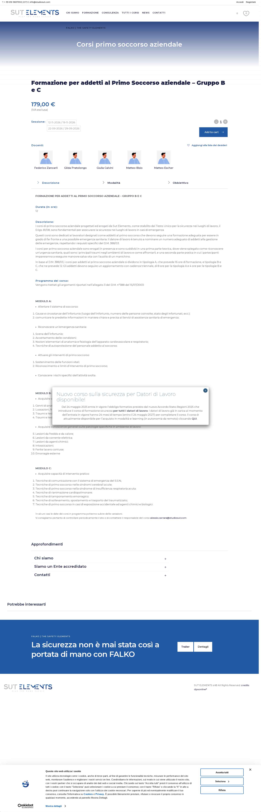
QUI (194, 418)
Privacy (99, 794)
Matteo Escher (163, 167)
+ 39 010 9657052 (13, 2)
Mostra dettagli (54, 806)
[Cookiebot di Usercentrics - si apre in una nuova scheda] (25, 806)
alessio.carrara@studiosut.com (168, 517)
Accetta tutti (222, 772)
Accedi (239, 2)
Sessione (38, 121)
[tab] (64, 183)
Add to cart (212, 132)
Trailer (185, 646)
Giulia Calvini (105, 167)
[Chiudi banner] (250, 770)
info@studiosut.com (40, 2)
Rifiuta (222, 790)
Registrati (251, 2)
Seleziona (220, 781)
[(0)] (246, 19)
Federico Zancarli (46, 167)
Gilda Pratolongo (75, 167)
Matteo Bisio (134, 167)
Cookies (88, 794)
